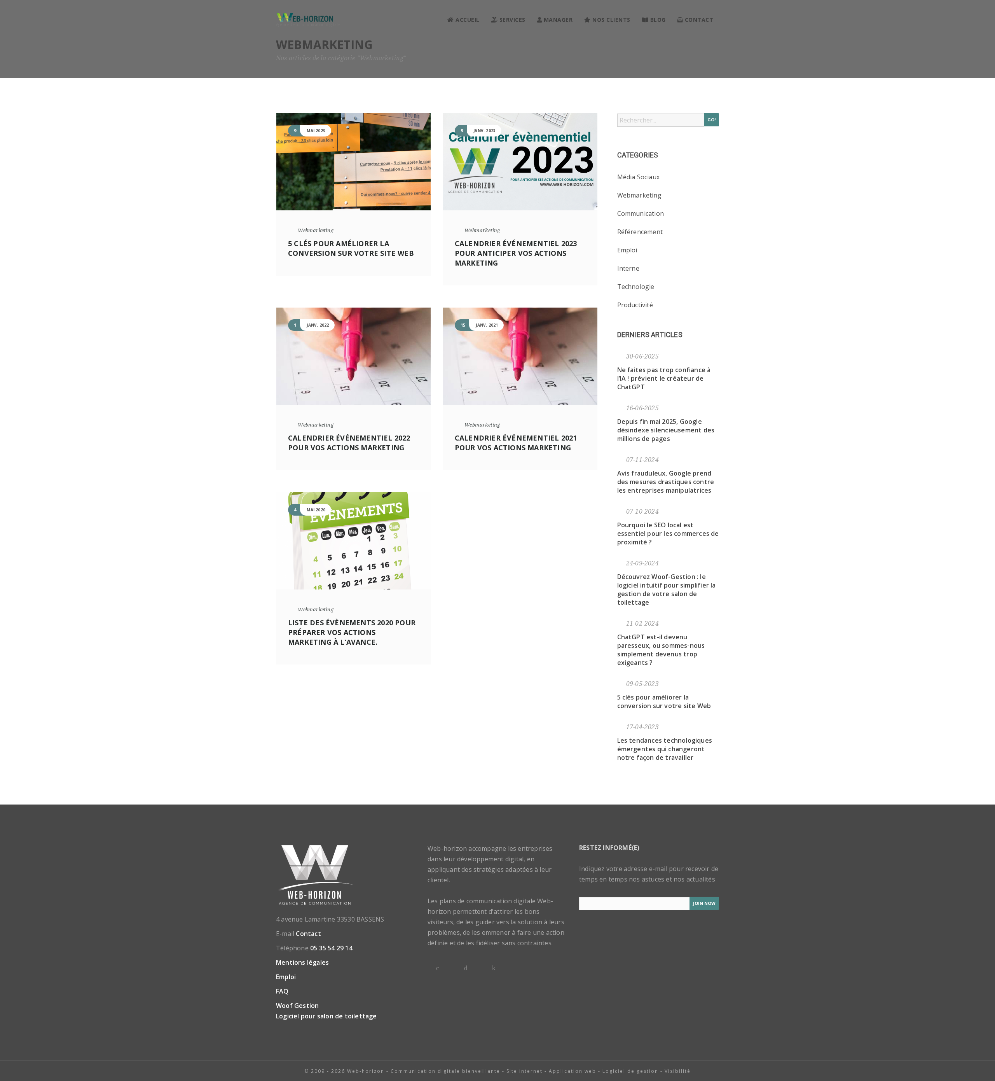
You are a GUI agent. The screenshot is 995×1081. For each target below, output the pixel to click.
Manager (557, 19)
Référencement (640, 231)
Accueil (467, 19)
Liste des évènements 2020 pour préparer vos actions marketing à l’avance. (351, 632)
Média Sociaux (638, 177)
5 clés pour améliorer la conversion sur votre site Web (351, 248)
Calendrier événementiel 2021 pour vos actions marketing (516, 442)
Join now (704, 903)
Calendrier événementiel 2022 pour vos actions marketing (349, 442)
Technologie (636, 286)
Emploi (627, 250)
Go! (711, 119)
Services (511, 19)
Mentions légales (302, 962)
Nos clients (610, 19)
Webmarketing (315, 230)
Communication (640, 213)
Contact (698, 19)
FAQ (282, 991)
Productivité (635, 305)
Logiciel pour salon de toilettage (326, 1016)
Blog (657, 19)
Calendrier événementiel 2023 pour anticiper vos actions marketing (516, 253)
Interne (628, 268)
